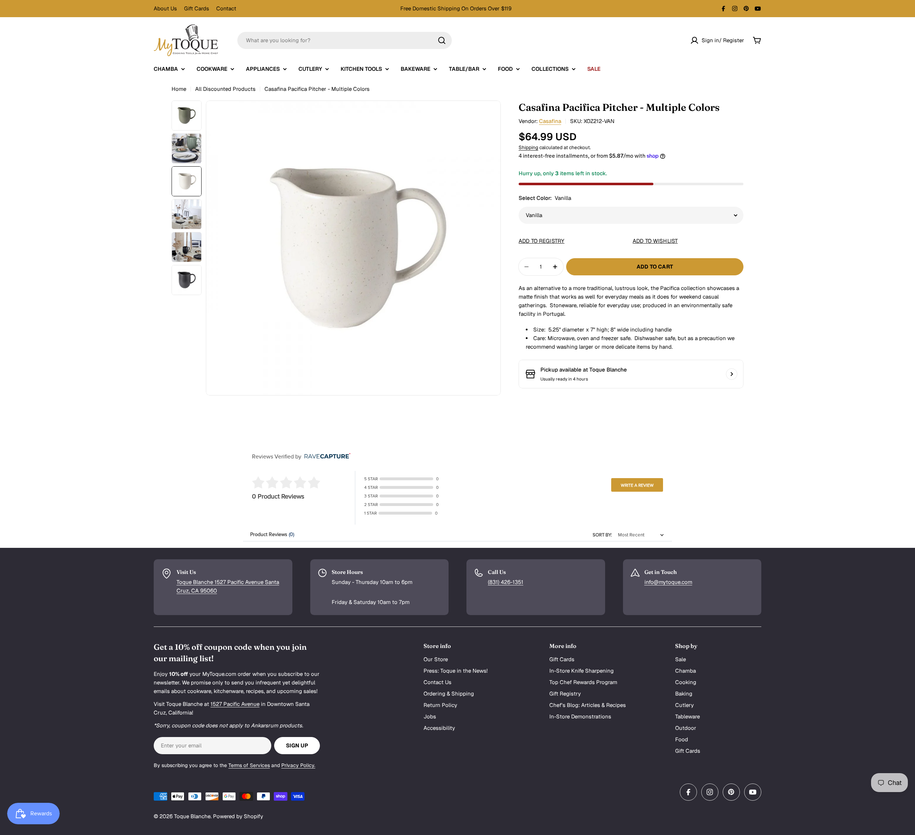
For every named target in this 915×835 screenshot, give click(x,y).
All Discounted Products (225, 88)
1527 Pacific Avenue (235, 704)
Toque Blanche (192, 816)
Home (179, 88)
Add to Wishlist (655, 240)
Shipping (528, 147)
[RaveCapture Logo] (325, 456)
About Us (165, 8)
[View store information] (731, 374)
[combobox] (344, 40)
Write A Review (637, 485)
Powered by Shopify (238, 816)
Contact (226, 8)
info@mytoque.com (668, 582)
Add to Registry (541, 240)
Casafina (550, 121)
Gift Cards (196, 8)
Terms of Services (249, 765)
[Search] (441, 40)
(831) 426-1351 (505, 582)
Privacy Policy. (298, 765)
